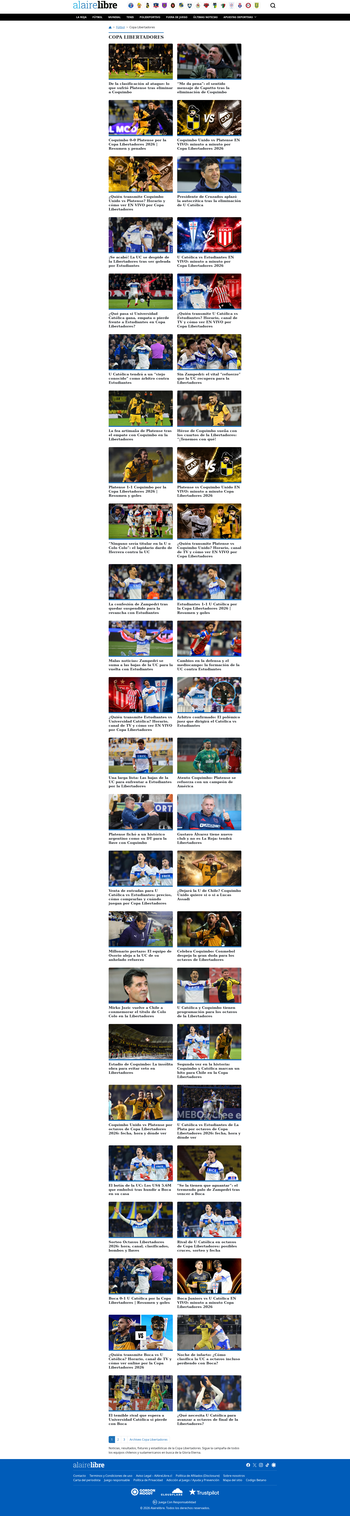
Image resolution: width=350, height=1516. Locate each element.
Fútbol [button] (97, 17)
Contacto (79, 1476)
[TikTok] (267, 1464)
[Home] (96, 5)
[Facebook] (248, 1464)
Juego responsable (117, 1480)
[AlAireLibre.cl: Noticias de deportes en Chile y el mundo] (88, 1464)
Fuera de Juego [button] (176, 17)
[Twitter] (254, 1464)
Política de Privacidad (148, 1480)
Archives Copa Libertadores (149, 1440)
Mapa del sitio (232, 1480)
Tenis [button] (130, 17)
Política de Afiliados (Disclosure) (198, 1476)
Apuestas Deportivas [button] (238, 17)
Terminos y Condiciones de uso (111, 1476)
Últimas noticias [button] (205, 17)
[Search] (273, 5)
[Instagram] (261, 1464)
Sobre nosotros (234, 1476)
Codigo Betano (256, 1480)
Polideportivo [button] (150, 17)
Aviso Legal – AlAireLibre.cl (154, 1476)
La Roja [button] (81, 17)
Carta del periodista (86, 1480)
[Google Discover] (274, 1464)
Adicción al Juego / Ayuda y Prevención (192, 1480)
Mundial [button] (114, 17)
